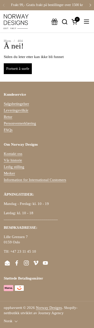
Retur (8, 117)
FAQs (8, 130)
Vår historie (13, 160)
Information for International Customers (35, 180)
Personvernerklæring (20, 123)
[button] (64, 22)
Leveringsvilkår (16, 110)
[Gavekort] (54, 22)
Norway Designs (49, 308)
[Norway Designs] (16, 21)
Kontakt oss (13, 154)
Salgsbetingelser (16, 104)
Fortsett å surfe (17, 69)
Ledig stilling (14, 167)
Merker (9, 173)
